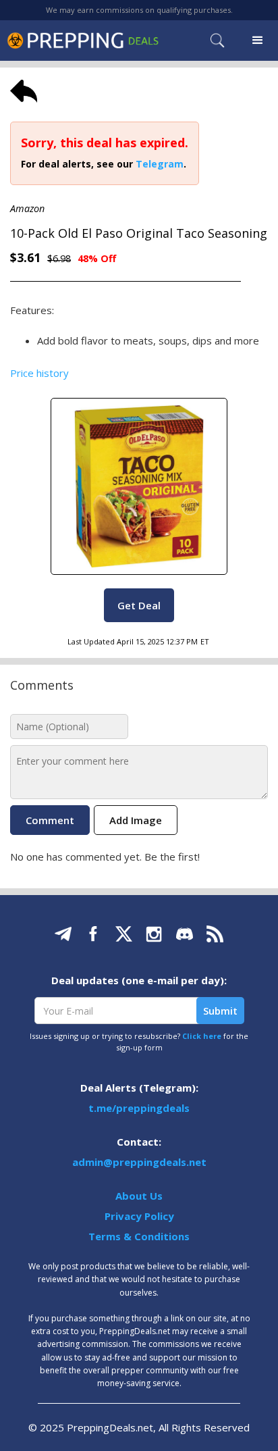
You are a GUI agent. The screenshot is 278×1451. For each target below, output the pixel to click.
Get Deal (139, 605)
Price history (39, 373)
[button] (258, 40)
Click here (201, 1036)
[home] (83, 40)
